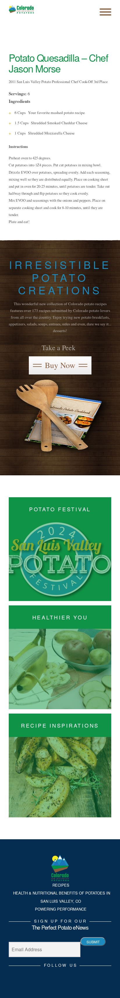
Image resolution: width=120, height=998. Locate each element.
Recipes (60, 885)
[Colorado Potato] (21, 9)
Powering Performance (61, 909)
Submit (93, 941)
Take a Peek (58, 347)
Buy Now (60, 365)
